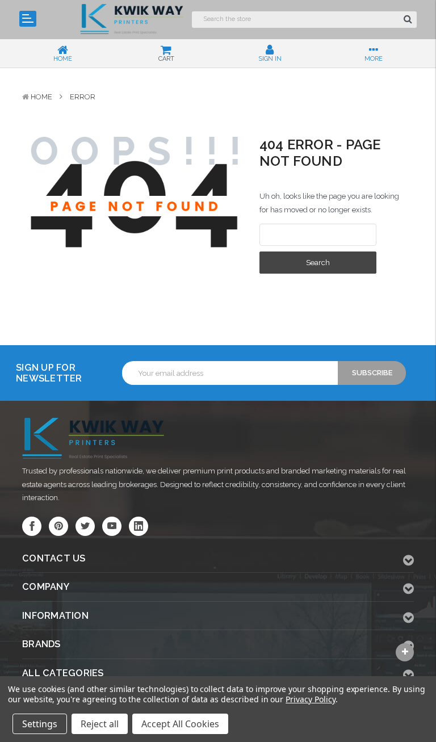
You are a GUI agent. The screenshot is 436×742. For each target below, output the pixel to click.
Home (41, 97)
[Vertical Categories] (27, 19)
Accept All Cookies (180, 724)
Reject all (100, 724)
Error (82, 97)
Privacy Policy (310, 699)
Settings (39, 724)
